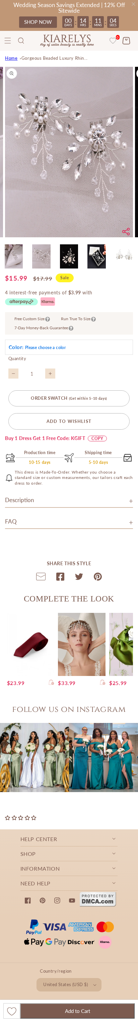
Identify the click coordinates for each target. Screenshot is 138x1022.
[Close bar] (134, 4)
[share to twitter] (79, 578)
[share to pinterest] (98, 578)
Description (19, 499)
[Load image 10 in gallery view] (124, 256)
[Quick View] (51, 683)
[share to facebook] (60, 578)
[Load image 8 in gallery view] (69, 256)
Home (11, 58)
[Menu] (7, 40)
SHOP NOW (38, 22)
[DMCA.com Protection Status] (97, 905)
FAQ (11, 521)
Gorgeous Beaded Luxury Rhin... (54, 58)
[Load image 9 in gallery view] (96, 256)
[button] (21, 40)
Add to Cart (77, 1011)
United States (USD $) (65, 984)
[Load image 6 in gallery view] (14, 256)
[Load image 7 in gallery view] (41, 256)
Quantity (17, 358)
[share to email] (41, 578)
